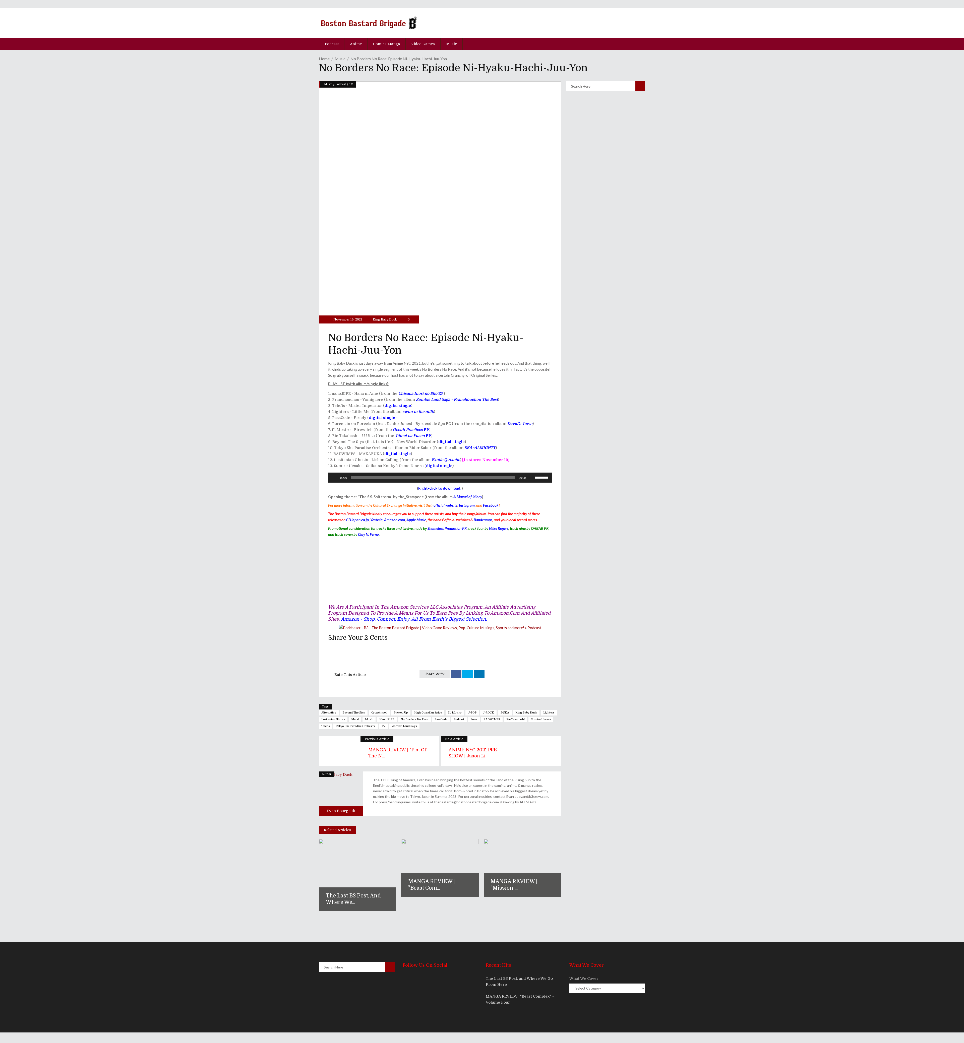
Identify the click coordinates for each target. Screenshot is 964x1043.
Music (340, 58)
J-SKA (504, 712)
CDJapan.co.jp (357, 519)
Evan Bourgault (341, 811)
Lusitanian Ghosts (333, 719)
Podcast (340, 84)
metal (355, 719)
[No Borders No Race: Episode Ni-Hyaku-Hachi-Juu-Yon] (341, 793)
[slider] (542, 477)
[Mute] (531, 477)
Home (324, 58)
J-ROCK (488, 712)
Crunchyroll (379, 712)
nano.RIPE (386, 719)
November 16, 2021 (347, 319)
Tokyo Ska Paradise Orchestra (356, 726)
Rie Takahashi (515, 719)
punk (473, 719)
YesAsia (376, 519)
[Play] (334, 477)
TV (351, 84)
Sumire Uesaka (541, 719)
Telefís (325, 726)
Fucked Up (401, 712)
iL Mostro (455, 712)
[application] (440, 478)
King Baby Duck (385, 319)
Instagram (467, 505)
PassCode (441, 719)
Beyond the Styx (353, 712)
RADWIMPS (492, 719)
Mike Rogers (498, 528)
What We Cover (583, 978)
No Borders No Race (414, 719)
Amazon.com (394, 519)
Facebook (491, 505)
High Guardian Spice (428, 712)
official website (445, 505)
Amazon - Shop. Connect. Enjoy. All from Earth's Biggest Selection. (414, 619)
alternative (328, 712)
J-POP (472, 712)
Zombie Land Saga (404, 726)
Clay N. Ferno (368, 534)
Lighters (548, 712)
